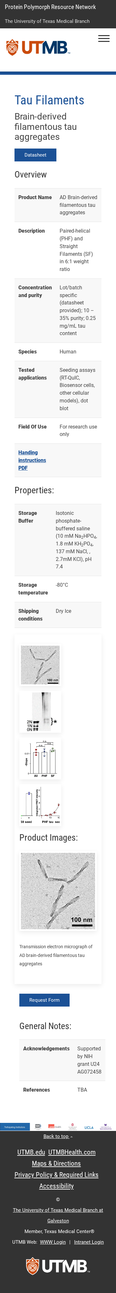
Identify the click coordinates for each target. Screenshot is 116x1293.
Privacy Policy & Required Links (57, 1175)
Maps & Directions (56, 1163)
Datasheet (35, 155)
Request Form (44, 1000)
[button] (104, 38)
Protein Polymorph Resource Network (50, 7)
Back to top (57, 1136)
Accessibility (56, 1186)
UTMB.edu (31, 1152)
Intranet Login (89, 1242)
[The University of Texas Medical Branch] (38, 50)
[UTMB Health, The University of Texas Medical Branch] (58, 1268)
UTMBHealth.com (72, 1152)
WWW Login (53, 1242)
